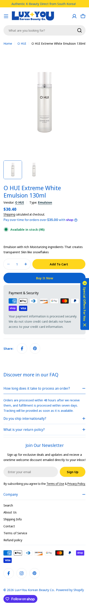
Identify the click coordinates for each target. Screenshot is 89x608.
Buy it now (44, 278)
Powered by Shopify (70, 590)
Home (7, 43)
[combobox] (44, 30)
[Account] (74, 16)
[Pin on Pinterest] (35, 348)
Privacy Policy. (76, 484)
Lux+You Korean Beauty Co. (34, 590)
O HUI (21, 43)
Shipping (9, 214)
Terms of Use (55, 484)
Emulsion (45, 202)
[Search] (79, 30)
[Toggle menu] (6, 16)
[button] (84, 304)
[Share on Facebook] (22, 348)
